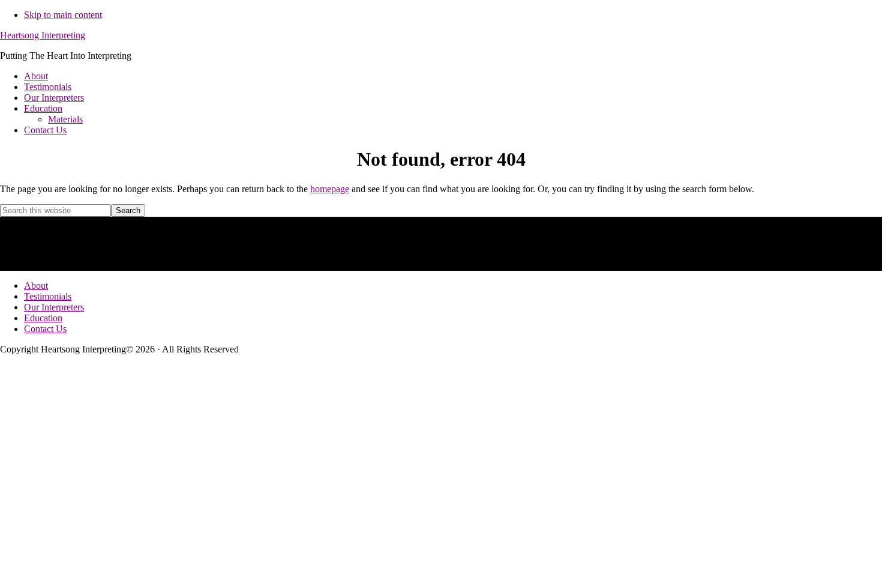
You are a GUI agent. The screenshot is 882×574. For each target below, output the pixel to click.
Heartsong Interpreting (42, 35)
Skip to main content (63, 15)
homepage (329, 189)
